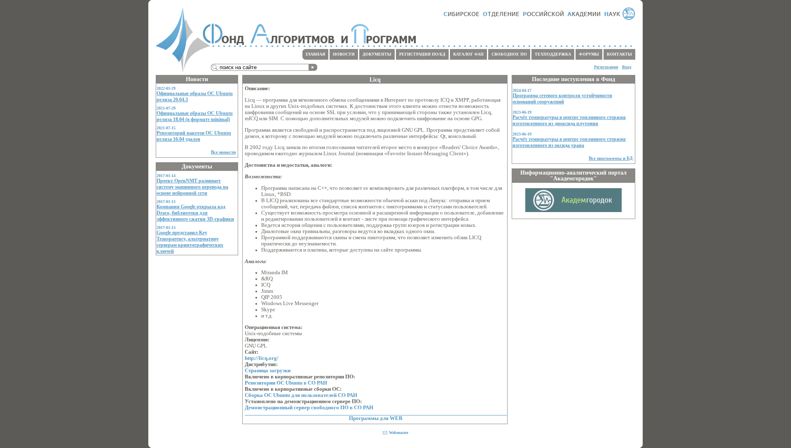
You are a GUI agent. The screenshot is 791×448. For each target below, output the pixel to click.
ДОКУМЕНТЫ (377, 54)
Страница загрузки (267, 370)
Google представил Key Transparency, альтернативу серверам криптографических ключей (190, 242)
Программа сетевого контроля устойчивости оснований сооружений (562, 99)
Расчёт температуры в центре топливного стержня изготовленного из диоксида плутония (569, 120)
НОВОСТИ (344, 54)
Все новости (223, 151)
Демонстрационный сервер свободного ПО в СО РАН (309, 408)
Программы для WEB (376, 418)
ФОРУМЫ (589, 54)
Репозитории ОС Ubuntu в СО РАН (286, 383)
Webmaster (398, 432)
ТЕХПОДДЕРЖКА (553, 54)
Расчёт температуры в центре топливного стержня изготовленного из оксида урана (569, 142)
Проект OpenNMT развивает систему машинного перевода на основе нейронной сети (192, 187)
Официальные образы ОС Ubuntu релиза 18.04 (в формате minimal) (195, 116)
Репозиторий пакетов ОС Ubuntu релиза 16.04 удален (194, 136)
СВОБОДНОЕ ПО (509, 54)
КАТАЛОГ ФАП (468, 54)
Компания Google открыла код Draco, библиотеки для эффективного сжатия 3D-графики (195, 213)
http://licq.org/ (261, 358)
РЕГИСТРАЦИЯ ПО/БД (422, 54)
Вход (626, 67)
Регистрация (606, 67)
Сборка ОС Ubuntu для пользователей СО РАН (301, 395)
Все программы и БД (611, 158)
